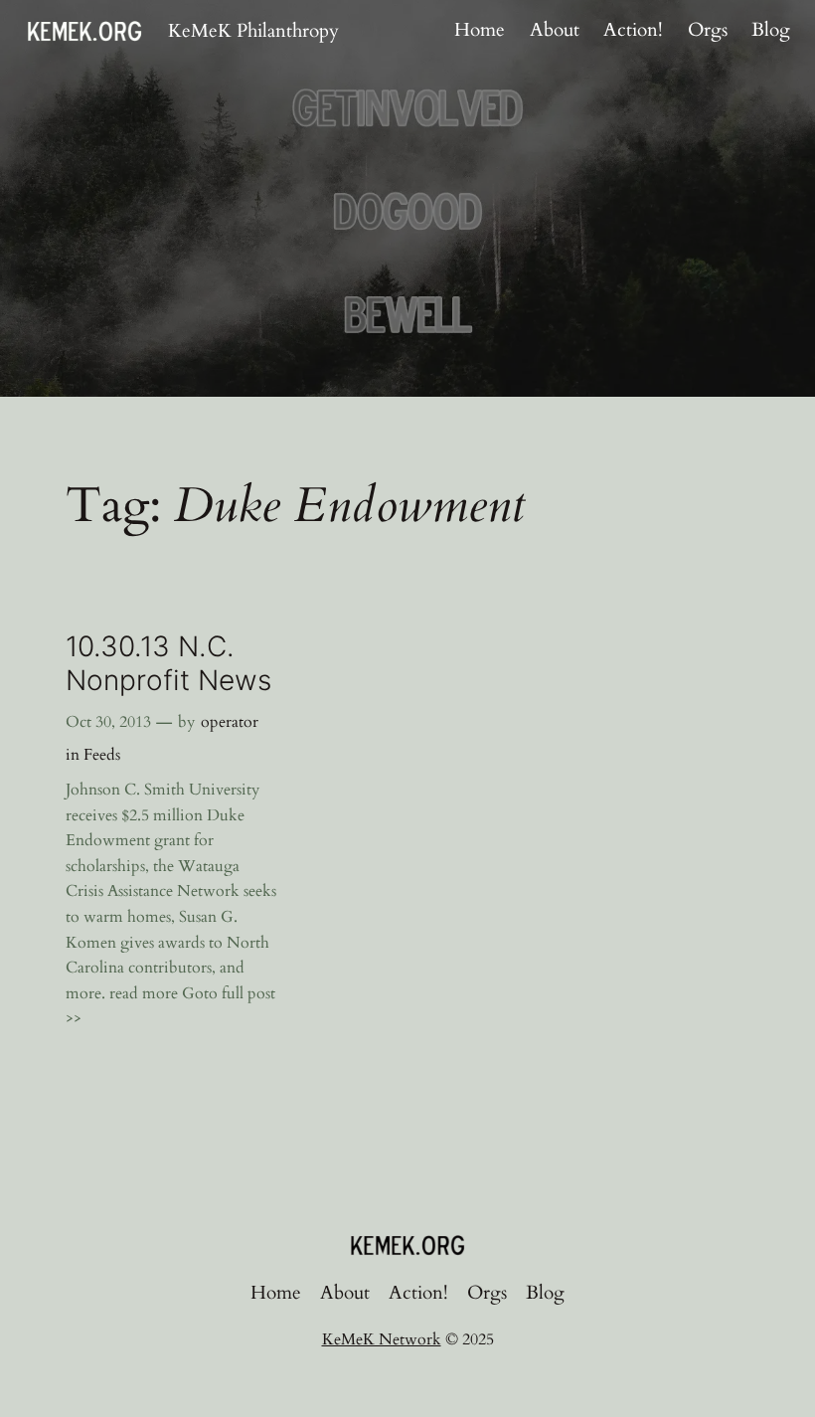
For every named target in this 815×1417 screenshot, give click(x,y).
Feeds (101, 755)
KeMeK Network (381, 1339)
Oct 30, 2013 (108, 722)
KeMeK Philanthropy (253, 31)
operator (229, 722)
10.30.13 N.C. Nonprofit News (168, 663)
